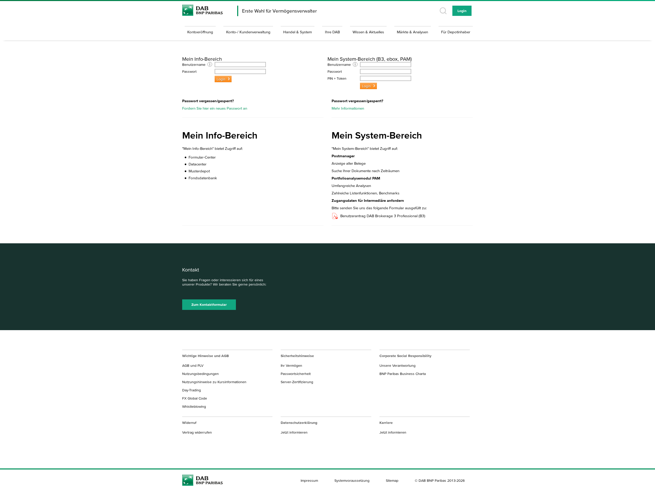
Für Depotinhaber (455, 32)
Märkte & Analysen (412, 32)
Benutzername (195, 64)
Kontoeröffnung (200, 32)
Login (461, 11)
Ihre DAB (332, 32)
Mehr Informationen (348, 108)
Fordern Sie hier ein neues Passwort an (214, 108)
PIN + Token (337, 78)
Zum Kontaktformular (209, 304)
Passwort (189, 71)
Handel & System (297, 32)
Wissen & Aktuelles (368, 32)
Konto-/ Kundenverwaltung (248, 32)
